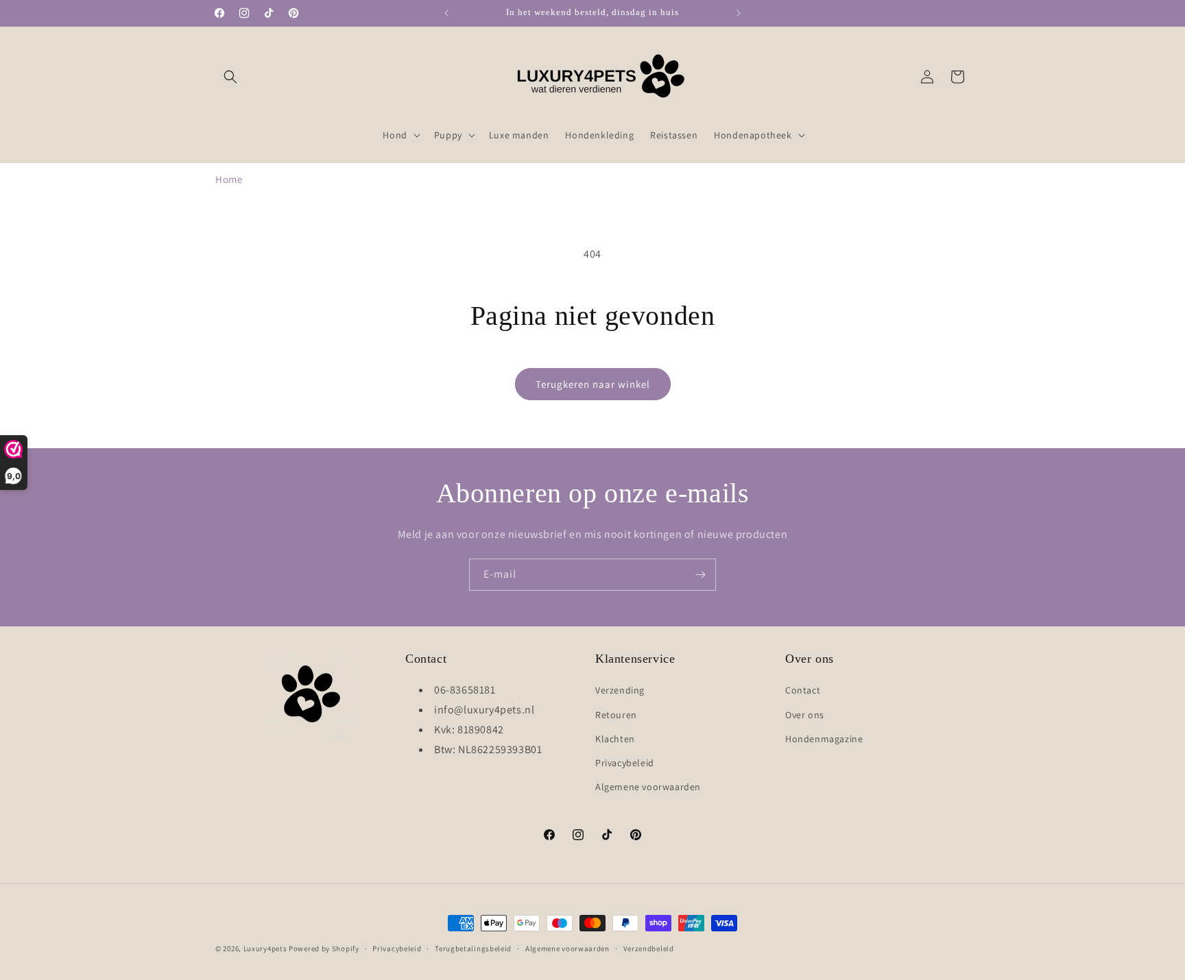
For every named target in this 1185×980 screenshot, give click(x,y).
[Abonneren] (700, 575)
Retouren (616, 715)
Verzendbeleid (648, 948)
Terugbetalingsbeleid (473, 948)
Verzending (620, 691)
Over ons (804, 715)
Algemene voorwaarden (648, 787)
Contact (802, 691)
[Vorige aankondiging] (446, 13)
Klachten (615, 739)
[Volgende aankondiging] (738, 13)
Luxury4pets (265, 948)
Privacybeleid (624, 763)
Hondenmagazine (824, 739)
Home (228, 179)
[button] (230, 77)
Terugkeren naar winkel (593, 384)
